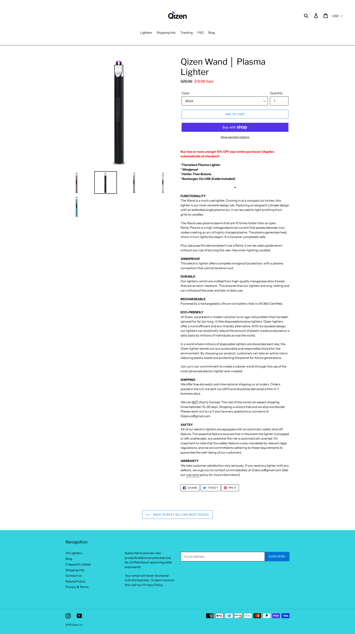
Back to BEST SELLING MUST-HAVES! (180, 514)
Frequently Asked (78, 564)
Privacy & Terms (77, 587)
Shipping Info (75, 570)
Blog (69, 559)
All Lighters (74, 553)
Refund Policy (75, 581)
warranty (192, 475)
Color (186, 93)
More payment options (235, 137)
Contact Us (74, 576)
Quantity (276, 93)
